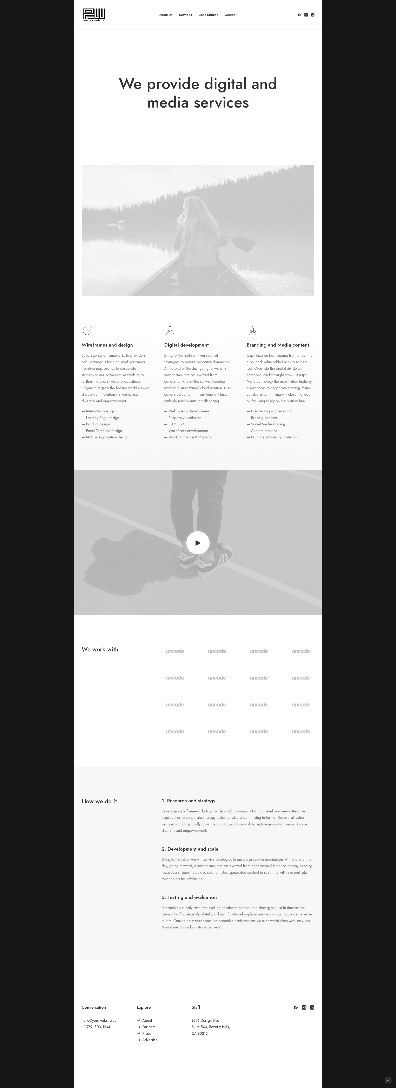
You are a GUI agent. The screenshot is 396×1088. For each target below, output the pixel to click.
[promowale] (94, 14)
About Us (165, 15)
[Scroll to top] (388, 1080)
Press (146, 1033)
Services (185, 15)
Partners (148, 1027)
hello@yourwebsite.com (100, 1020)
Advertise (150, 1040)
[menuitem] (166, 15)
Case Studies (208, 15)
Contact (231, 15)
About (147, 1020)
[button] (300, 15)
